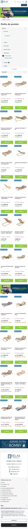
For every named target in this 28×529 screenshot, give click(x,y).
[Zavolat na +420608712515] (18, 2)
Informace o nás (5, 484)
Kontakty (4, 486)
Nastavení (14, 520)
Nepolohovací (8, 58)
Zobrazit (7, 107)
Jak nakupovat (5, 497)
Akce (6, 38)
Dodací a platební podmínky (8, 488)
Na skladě (7, 35)
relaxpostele (15, 474)
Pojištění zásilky (5, 501)
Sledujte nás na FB (15, 471)
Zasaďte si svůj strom (6, 499)
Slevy (3, 482)
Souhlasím (14, 525)
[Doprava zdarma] (7, 84)
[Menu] (26, 2)
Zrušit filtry (15, 69)
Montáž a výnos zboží (6, 492)
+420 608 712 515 (15, 469)
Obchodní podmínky (6, 490)
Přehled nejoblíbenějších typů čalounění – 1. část (11, 508)
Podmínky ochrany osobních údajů (9, 495)
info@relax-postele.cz (15, 467)
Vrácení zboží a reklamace (7, 494)
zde (2, 517)
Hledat (24, 5)
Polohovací (8, 55)
